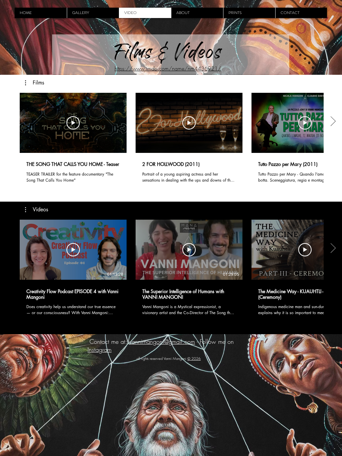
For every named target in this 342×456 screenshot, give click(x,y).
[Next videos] (333, 121)
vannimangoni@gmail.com (162, 341)
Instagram (100, 350)
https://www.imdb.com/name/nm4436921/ (168, 68)
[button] (34, 83)
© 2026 (194, 358)
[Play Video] (73, 123)
